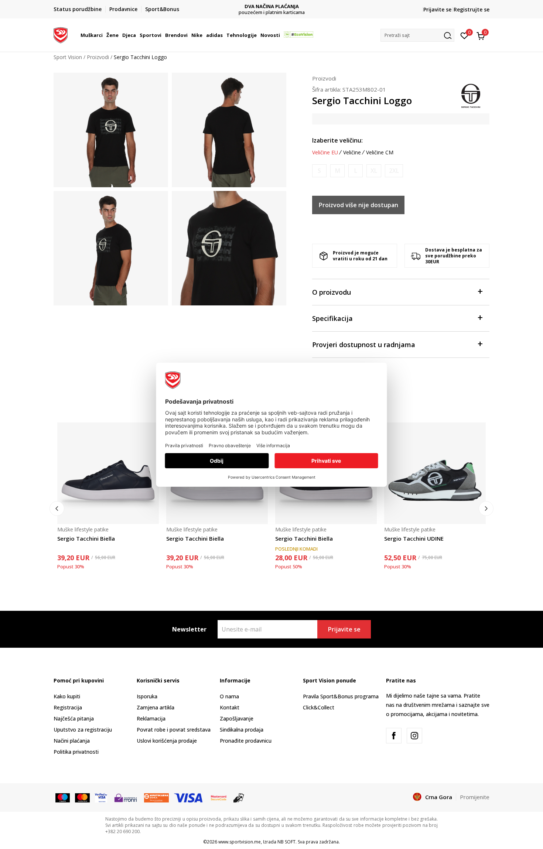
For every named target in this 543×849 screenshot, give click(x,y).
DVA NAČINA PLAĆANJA (272, 6)
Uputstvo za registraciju (83, 729)
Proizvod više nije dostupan (358, 205)
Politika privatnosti (76, 751)
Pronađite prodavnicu (246, 740)
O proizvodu (331, 292)
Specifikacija (332, 318)
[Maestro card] (62, 797)
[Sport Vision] (61, 34)
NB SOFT (286, 842)
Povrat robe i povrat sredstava (174, 729)
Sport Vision (68, 57)
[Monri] (125, 797)
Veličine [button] (352, 152)
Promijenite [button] (474, 797)
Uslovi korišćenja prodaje (167, 740)
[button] (104, 35)
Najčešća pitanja (74, 718)
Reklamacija (151, 718)
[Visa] (101, 797)
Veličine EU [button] (325, 152)
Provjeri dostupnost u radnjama (363, 344)
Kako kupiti (67, 696)
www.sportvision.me (239, 842)
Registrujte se (471, 9)
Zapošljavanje (236, 718)
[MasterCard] (219, 797)
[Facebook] (393, 735)
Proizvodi (98, 57)
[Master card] (82, 797)
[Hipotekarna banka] (156, 797)
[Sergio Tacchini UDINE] (435, 473)
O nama (229, 696)
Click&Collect (318, 707)
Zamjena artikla (155, 707)
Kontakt (229, 707)
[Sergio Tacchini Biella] (108, 473)
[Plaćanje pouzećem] (238, 797)
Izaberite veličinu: (337, 140)
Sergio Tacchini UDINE (414, 538)
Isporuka (147, 696)
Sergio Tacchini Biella (86, 538)
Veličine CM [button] (379, 152)
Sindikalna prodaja (241, 729)
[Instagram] (414, 735)
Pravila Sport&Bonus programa (341, 696)
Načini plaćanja (72, 740)
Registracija (68, 707)
